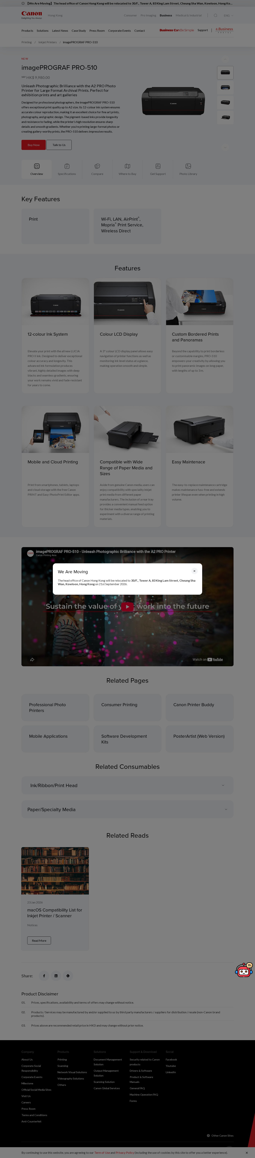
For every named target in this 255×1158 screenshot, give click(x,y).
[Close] (194, 571)
